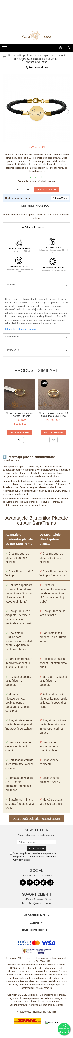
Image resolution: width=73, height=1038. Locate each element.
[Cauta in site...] (69, 48)
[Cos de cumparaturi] (60, 48)
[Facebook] (23, 882)
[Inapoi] (2, 57)
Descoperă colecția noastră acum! (36, 818)
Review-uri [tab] (12, 350)
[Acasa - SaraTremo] (36, 35)
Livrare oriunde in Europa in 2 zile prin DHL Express (27, 1026)
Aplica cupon (60, 198)
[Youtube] (36, 882)
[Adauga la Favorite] (20, 440)
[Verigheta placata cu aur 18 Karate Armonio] (19, 394)
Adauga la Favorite (35, 227)
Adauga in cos (46, 189)
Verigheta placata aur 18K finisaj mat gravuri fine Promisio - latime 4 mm (53, 414)
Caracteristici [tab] (12, 336)
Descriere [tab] (10, 284)
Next (67, 111)
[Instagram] (50, 882)
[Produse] (5, 49)
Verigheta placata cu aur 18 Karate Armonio (19, 414)
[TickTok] (43, 882)
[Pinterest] (30, 882)
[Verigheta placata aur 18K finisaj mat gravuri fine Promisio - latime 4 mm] (53, 394)
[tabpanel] (36, 108)
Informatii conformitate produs (20, 329)
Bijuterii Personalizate (36, 67)
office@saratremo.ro (38, 903)
